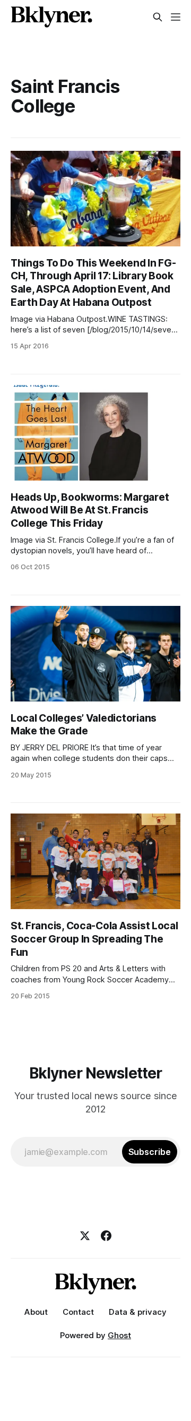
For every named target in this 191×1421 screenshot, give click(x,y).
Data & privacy (138, 1312)
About (36, 1312)
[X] (85, 1235)
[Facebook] (106, 1235)
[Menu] (175, 16)
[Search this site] (157, 16)
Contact (78, 1312)
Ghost (119, 1335)
